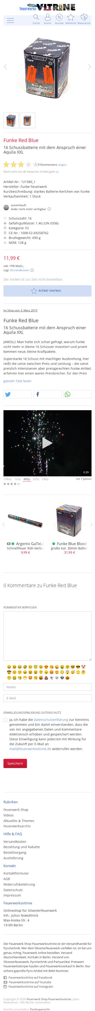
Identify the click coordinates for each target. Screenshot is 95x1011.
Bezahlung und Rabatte (21, 847)
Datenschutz (13, 890)
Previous (3, 524)
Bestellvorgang (14, 852)
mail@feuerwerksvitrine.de (30, 749)
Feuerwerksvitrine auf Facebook (30, 977)
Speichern (15, 763)
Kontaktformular (16, 873)
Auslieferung (13, 858)
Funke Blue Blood (72, 543)
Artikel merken (50, 290)
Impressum (12, 895)
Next (91, 524)
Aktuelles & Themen (18, 821)
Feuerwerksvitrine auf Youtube (29, 982)
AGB (6, 879)
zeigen (62, 165)
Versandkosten (19, 270)
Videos (8, 815)
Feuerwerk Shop (15, 809)
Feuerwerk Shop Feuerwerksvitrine (49, 999)
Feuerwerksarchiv (17, 826)
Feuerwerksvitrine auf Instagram (30, 986)
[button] (18, 395)
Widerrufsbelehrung (19, 884)
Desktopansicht (40, 1009)
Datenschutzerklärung (51, 719)
